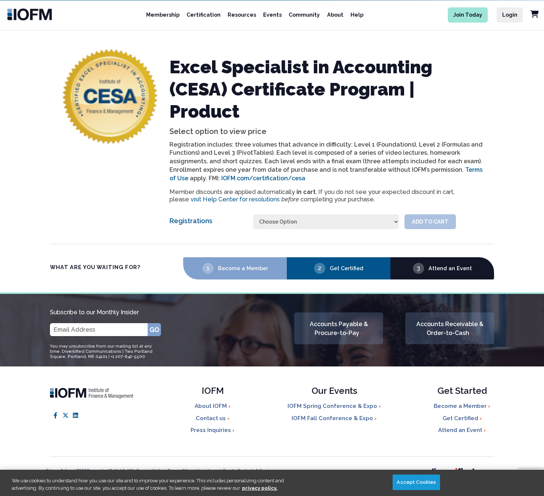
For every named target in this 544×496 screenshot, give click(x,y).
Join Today (467, 14)
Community (304, 14)
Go (154, 330)
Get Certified (346, 268)
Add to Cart (430, 221)
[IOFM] (38, 14)
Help (356, 14)
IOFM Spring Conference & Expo (333, 406)
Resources (242, 14)
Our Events (334, 391)
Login (509, 14)
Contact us (211, 418)
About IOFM (211, 406)
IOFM (213, 391)
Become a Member (243, 268)
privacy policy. (260, 488)
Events (272, 14)
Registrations (190, 221)
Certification (204, 14)
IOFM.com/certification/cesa (263, 178)
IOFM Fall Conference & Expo (333, 418)
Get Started (462, 391)
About (335, 14)
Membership (162, 14)
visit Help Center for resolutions (235, 199)
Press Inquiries (211, 430)
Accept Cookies (416, 482)
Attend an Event (450, 268)
